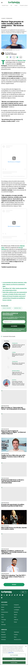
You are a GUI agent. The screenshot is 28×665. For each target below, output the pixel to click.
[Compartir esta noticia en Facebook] (10, 57)
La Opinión (3, 18)
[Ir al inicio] (6, 592)
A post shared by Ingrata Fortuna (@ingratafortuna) (14, 176)
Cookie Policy (11, 652)
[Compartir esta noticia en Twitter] (14, 57)
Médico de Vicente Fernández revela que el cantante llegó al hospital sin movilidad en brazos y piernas (14, 298)
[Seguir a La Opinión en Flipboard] (17, 595)
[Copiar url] (20, 57)
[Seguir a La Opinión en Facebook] (1, 595)
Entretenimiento (9, 18)
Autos (15, 617)
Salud (2, 617)
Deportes (16, 612)
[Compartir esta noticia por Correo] (17, 57)
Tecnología (15, 343)
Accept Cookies (14, 662)
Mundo (2, 607)
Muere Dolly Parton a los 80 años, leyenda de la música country (14, 528)
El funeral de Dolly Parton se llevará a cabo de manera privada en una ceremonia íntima (12, 481)
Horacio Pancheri (7, 308)
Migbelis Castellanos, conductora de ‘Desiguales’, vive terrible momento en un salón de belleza (13, 552)
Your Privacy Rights (14, 655)
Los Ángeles (16, 609)
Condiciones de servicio (16, 330)
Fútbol (16, 5)
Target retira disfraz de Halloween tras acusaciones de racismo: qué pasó (18, 373)
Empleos (16, 634)
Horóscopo (3, 639)
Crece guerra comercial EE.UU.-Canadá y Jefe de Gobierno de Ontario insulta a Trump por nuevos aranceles (18, 383)
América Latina (17, 607)
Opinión (15, 614)
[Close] (25, 646)
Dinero (2, 614)
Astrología (3, 624)
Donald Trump (5, 5)
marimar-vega (17, 308)
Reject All (14, 658)
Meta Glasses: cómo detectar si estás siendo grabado (18, 364)
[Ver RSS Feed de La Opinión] (1, 597)
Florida (14, 352)
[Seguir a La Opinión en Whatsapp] (20, 595)
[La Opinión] (14, 2)
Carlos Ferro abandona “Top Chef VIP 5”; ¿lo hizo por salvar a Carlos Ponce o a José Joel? (13, 577)
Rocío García (10, 52)
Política (14, 379)
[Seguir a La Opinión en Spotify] (22, 595)
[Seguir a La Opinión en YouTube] (9, 595)
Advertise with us (17, 639)
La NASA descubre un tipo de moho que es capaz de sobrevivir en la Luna (18, 346)
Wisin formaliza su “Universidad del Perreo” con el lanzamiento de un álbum (13, 408)
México (2, 609)
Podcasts (3, 632)
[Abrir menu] (1, 2)
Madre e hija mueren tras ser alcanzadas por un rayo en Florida (18, 355)
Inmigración (16, 604)
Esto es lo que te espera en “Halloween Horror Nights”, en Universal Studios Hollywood (13, 432)
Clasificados (16, 632)
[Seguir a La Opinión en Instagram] (7, 595)
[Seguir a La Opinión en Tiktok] (12, 595)
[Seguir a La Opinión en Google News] (14, 595)
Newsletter (3, 634)
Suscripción (3, 637)
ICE (11, 5)
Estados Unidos (15, 370)
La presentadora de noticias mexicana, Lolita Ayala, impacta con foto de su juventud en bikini (15, 284)
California (16, 619)
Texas (2, 622)
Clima (15, 637)
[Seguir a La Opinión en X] (4, 595)
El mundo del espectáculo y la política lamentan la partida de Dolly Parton (12, 505)
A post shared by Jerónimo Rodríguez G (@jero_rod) (14, 240)
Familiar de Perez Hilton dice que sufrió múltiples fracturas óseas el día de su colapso (13, 457)
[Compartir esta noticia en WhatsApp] (7, 57)
